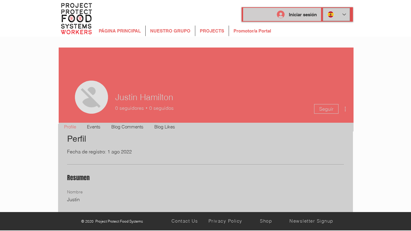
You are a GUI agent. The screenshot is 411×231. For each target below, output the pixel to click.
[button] (252, 31)
